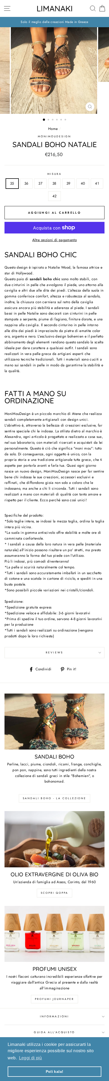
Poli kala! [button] (54, 1071)
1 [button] (44, 120)
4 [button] (57, 120)
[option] (54, 22)
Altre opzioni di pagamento (54, 239)
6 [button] (66, 120)
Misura (54, 174)
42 (54, 196)
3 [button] (53, 120)
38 (54, 183)
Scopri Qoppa (54, 893)
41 (97, 183)
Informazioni (54, 1016)
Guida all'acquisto (54, 1032)
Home (53, 128)
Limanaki (55, 8)
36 (26, 183)
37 (40, 183)
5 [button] (61, 120)
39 (68, 183)
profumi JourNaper (54, 999)
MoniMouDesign (54, 136)
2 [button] (49, 120)
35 (12, 183)
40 (83, 183)
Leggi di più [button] (30, 1058)
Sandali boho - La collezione (54, 798)
